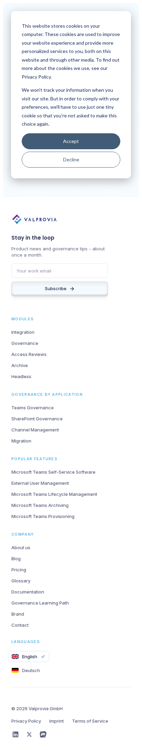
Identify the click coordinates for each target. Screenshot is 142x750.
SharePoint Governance (37, 418)
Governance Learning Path (40, 603)
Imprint (56, 721)
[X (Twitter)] (29, 734)
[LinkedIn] (15, 734)
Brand (17, 614)
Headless (21, 376)
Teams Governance (32, 407)
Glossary (20, 580)
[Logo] (37, 220)
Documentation (27, 592)
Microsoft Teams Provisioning (42, 516)
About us (20, 547)
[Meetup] (43, 734)
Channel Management (35, 429)
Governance (24, 343)
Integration (22, 332)
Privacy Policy (26, 721)
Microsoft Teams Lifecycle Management (54, 494)
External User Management (40, 483)
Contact (20, 625)
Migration (21, 441)
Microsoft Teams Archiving (40, 505)
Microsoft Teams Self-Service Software (53, 472)
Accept (71, 141)
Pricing (18, 569)
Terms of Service (90, 721)
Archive (19, 365)
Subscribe (56, 288)
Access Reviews (29, 354)
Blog (16, 558)
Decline (71, 159)
